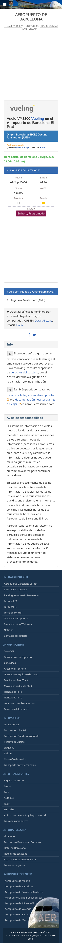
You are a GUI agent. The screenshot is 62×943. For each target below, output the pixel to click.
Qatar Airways (22, 147)
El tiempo (9, 836)
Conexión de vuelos (15, 759)
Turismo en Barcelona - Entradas (22, 842)
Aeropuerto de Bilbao (17, 914)
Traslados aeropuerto (16, 821)
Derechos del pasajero (16, 709)
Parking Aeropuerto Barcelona (21, 595)
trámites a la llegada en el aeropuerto (30, 395)
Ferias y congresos (14, 865)
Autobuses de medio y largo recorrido (25, 815)
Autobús (9, 797)
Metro (7, 786)
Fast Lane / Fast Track (16, 680)
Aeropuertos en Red (45, 920)
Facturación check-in (15, 730)
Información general (15, 589)
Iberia (42, 147)
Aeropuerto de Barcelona (31, 16)
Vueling (37, 118)
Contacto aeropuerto (15, 635)
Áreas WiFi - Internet (15, 668)
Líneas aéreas (11, 724)
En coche (9, 809)
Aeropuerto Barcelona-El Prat (20, 583)
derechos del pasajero (24, 372)
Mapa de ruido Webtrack (18, 624)
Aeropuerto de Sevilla (45, 914)
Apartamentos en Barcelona (20, 859)
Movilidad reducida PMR (18, 686)
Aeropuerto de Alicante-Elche (21, 903)
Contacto (11, 935)
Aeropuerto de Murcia (17, 920)
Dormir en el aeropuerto (18, 657)
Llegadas (9, 747)
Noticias (8, 630)
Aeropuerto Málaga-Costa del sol (23, 897)
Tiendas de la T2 (13, 697)
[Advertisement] (31, 67)
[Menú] (4, 4)
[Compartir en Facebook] (29, 335)
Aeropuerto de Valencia (18, 908)
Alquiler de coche (14, 780)
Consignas (10, 662)
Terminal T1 (10, 601)
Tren (6, 792)
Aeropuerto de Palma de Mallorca (24, 892)
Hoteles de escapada (15, 853)
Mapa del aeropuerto (16, 618)
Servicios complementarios (19, 703)
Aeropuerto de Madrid (17, 880)
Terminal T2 (10, 606)
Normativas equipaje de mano (21, 674)
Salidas (8, 753)
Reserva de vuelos (14, 741)
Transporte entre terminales (20, 765)
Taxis (7, 803)
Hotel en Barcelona (15, 847)
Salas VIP (9, 651)
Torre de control (13, 612)
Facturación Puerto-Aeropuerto (21, 736)
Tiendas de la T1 (13, 691)
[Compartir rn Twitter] (34, 335)
